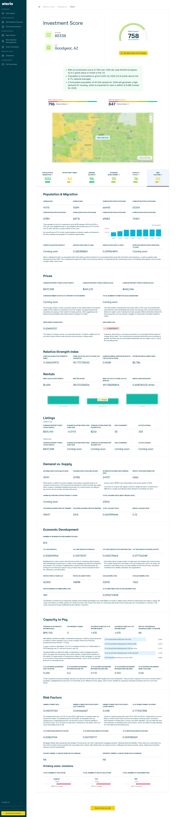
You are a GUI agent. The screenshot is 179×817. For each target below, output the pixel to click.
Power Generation (12, 47)
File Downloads (11, 64)
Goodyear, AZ (62, 7)
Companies (10, 55)
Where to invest (49, 7)
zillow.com (47, 439)
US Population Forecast (14, 22)
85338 (72, 7)
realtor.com (47, 421)
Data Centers (10, 35)
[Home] (39, 7)
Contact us (6, 802)
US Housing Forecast (13, 26)
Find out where (61, 104)
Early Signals (10, 13)
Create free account (131, 797)
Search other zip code (103, 808)
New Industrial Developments (11, 41)
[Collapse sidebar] (13, 807)
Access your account (13, 813)
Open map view (102, 137)
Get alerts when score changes (134, 53)
